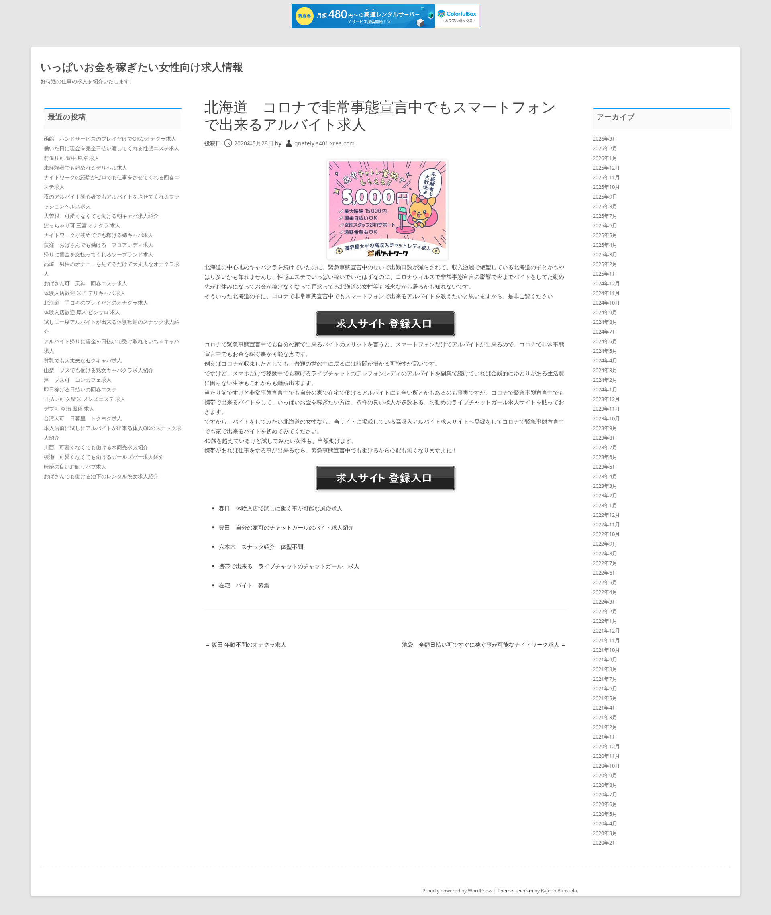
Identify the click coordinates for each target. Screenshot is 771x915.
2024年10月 (606, 302)
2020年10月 (606, 765)
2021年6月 (605, 688)
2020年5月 (605, 813)
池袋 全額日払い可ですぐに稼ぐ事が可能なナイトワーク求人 (484, 644)
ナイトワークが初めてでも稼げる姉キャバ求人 (98, 235)
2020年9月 (605, 775)
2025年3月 (605, 254)
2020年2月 (605, 842)
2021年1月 (605, 736)
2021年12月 (606, 630)
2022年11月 (606, 524)
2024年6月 (605, 341)
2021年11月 (606, 640)
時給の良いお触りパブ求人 (75, 466)
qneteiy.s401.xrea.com (324, 143)
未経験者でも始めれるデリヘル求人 (85, 167)
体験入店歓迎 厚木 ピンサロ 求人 (82, 312)
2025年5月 (605, 235)
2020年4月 (605, 823)
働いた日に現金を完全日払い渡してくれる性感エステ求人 (111, 148)
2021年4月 (605, 707)
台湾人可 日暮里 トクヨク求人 (83, 418)
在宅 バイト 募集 (244, 585)
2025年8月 (605, 206)
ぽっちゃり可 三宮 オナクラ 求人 (82, 225)
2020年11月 (606, 755)
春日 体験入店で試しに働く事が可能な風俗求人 (281, 508)
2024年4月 (605, 360)
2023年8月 (605, 437)
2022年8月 (605, 553)
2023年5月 (605, 466)
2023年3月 (605, 485)
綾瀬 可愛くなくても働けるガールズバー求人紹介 (104, 457)
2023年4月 (605, 476)
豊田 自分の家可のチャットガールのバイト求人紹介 (286, 527)
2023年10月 (606, 418)
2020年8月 (605, 784)
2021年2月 (605, 727)
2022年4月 (605, 592)
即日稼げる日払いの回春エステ (80, 389)
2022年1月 (605, 620)
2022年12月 (606, 514)
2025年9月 (605, 196)
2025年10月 (606, 186)
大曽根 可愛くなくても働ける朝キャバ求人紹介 (101, 215)
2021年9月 (605, 659)
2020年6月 (605, 804)
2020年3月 (605, 833)
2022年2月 (605, 611)
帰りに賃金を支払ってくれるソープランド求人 (98, 254)
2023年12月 (606, 399)
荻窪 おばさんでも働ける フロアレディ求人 (98, 244)
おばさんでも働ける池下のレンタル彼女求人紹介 (101, 476)
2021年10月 (606, 649)
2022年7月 (605, 563)
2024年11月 (606, 293)
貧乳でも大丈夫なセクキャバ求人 (83, 360)
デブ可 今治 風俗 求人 (69, 408)
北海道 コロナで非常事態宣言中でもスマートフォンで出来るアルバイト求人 (380, 115)
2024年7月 (605, 331)
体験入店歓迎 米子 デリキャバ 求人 (85, 293)
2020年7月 (605, 794)
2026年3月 (605, 138)
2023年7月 (605, 447)
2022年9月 (605, 543)
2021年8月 (605, 669)
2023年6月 (605, 457)
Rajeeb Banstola (559, 890)
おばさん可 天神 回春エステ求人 (85, 283)
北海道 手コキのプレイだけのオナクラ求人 (96, 302)
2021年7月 (605, 678)
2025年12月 (606, 167)
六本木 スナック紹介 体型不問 (261, 547)
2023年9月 (605, 428)
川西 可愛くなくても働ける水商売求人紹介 (96, 447)
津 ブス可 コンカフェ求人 (78, 379)
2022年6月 (605, 572)
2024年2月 (605, 379)
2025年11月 (606, 177)
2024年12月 (606, 283)
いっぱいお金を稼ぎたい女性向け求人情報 (142, 66)
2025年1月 (605, 273)
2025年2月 (605, 264)
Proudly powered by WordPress (457, 890)
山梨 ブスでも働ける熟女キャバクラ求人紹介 (98, 370)
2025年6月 (605, 225)
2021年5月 (605, 698)
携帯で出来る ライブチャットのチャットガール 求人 (289, 566)
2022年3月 (605, 601)
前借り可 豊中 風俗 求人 (72, 158)
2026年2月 (605, 148)
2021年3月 (605, 717)
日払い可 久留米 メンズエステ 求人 (85, 399)
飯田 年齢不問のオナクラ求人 (245, 644)
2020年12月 (606, 746)
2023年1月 (605, 505)
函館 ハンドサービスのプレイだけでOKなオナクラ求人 (110, 138)
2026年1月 (605, 158)
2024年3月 (605, 370)
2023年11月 (606, 408)
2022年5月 (605, 582)
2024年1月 (605, 389)
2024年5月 (605, 350)
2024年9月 (605, 312)
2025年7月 (605, 215)
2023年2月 (605, 495)
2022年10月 (606, 534)
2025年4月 (605, 244)
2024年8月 (605, 321)
